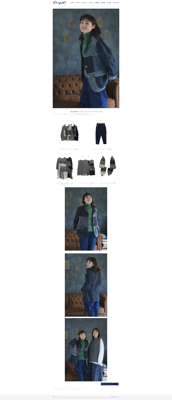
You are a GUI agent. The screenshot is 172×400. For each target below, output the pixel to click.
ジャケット (68, 388)
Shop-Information (92, 397)
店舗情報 (97, 2)
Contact (107, 397)
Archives (83, 397)
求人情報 (109, 2)
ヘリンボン (84, 388)
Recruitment (102, 397)
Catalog (79, 397)
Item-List (66, 397)
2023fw (55, 388)
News (63, 397)
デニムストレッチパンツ (76, 388)
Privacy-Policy (111, 397)
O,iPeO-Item (70, 397)
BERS (83, 110)
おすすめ (91, 2)
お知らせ (78, 2)
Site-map (116, 397)
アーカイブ (87, 110)
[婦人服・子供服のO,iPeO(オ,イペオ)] (59, 3)
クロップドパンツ (61, 388)
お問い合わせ (116, 2)
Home (73, 2)
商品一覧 (84, 2)
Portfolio (87, 397)
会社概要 (103, 2)
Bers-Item (75, 397)
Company (98, 397)
